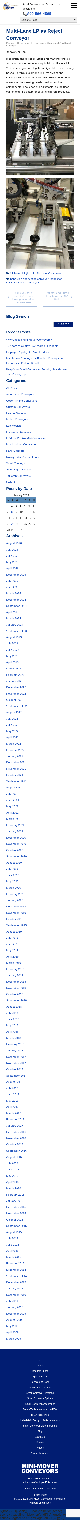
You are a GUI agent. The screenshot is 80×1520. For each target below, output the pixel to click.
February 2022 (15, 749)
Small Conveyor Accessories (40, 1404)
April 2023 (12, 662)
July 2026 (12, 549)
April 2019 (12, 956)
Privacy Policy (40, 1495)
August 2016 (14, 1157)
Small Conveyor (16, 463)
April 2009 (12, 1332)
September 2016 (16, 1150)
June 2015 (12, 1244)
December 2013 (16, 1282)
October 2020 (14, 850)
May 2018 (12, 1025)
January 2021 (14, 831)
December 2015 (16, 1207)
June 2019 (12, 944)
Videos (40, 1447)
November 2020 (16, 843)
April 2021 (12, 812)
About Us (40, 1436)
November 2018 (16, 987)
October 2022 (14, 699)
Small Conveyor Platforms (40, 1393)
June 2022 (12, 724)
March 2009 (13, 1338)
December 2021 (16, 762)
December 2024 (16, 599)
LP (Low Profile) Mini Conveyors (41, 273)
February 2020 (15, 894)
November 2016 (16, 1138)
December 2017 (16, 1056)
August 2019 (14, 931)
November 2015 (16, 1213)
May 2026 (12, 562)
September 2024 (16, 605)
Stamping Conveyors (19, 469)
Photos (40, 1442)
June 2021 (12, 800)
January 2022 (14, 756)
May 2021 (12, 806)
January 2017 (14, 1125)
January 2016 (14, 1200)
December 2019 (16, 906)
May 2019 (12, 950)
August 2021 (14, 787)
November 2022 (16, 693)
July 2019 (12, 937)
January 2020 (14, 900)
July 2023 (12, 643)
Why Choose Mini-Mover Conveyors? (29, 339)
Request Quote (40, 1371)
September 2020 (16, 856)
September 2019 (16, 925)
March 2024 (13, 618)
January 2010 (14, 1307)
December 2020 (16, 837)
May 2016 (12, 1175)
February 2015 (15, 1263)
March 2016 (13, 1188)
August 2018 (14, 1006)
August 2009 (14, 1319)
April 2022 (12, 737)
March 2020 (13, 887)
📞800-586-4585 (36, 14)
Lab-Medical (13, 425)
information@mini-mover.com (40, 1488)
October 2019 (14, 919)
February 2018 (15, 1044)
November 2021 (16, 768)
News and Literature (40, 1387)
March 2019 (13, 962)
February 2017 (15, 1119)
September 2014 (16, 1276)
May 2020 (12, 881)
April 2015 (12, 1250)
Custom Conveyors (18, 406)
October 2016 (14, 1144)
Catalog (40, 1365)
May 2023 (12, 656)
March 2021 (13, 818)
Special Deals (40, 1376)
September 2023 (16, 631)
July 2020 (12, 868)
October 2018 (14, 994)
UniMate (11, 482)
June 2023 (12, 649)
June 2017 (12, 1094)
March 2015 (13, 1257)
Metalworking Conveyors (21, 444)
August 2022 (14, 712)
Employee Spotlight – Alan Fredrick (27, 352)
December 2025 (16, 574)
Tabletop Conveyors (18, 475)
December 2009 (16, 1313)
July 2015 (12, 1238)
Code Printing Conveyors (21, 400)
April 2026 (12, 568)
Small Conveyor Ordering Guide (40, 1425)
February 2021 (15, 825)
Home (40, 1360)
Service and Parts (40, 1382)
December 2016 (16, 1131)
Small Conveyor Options (40, 1398)
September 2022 (16, 706)
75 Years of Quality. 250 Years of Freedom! (32, 345)
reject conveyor (29, 282)
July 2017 (12, 1088)
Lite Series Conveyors (19, 431)
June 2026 (12, 555)
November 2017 (16, 1063)
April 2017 (12, 1106)
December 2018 (16, 981)
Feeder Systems (16, 413)
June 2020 (12, 875)
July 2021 (12, 793)
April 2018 (12, 1031)
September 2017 (16, 1075)
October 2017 (14, 1069)
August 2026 (14, 543)
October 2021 (14, 775)
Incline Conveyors (17, 419)
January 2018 (14, 1050)
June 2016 (12, 1169)
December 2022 (16, 687)
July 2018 (12, 1013)
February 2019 (15, 969)
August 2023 (14, 637)
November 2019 (16, 912)
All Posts (15, 273)
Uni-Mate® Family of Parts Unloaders (40, 1420)
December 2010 (16, 1294)
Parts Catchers (15, 450)
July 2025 (12, 580)
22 (12, 524)
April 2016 (12, 1182)
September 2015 (16, 1225)
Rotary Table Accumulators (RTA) (40, 1409)
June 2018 (12, 1019)
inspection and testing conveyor (29, 278)
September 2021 (16, 781)
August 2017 (14, 1081)
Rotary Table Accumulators (22, 457)
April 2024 (12, 612)
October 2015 (14, 1219)
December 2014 (16, 1269)
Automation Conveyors (20, 394)
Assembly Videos (40, 1453)
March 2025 (13, 593)
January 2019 (14, 975)
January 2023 (14, 681)
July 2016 (12, 1163)
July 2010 (12, 1301)
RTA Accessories (40, 1415)
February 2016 (15, 1194)
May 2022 (12, 731)
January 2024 (14, 624)
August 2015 (14, 1232)
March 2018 (13, 1038)
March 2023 (13, 668)
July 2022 (12, 718)
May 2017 (12, 1100)
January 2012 (14, 1288)
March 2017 (13, 1113)
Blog (40, 1431)
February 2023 (15, 674)
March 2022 (13, 743)
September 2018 (16, 1000)
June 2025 (12, 587)
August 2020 (14, 862)
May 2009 (12, 1326)
